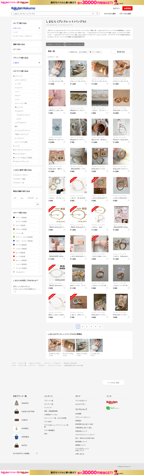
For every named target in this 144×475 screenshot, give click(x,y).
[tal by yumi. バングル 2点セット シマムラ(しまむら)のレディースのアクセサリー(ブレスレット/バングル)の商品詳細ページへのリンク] (121, 98)
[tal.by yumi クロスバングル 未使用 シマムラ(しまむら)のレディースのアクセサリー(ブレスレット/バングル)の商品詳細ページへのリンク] (121, 156)
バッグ (17, 99)
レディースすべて (21, 80)
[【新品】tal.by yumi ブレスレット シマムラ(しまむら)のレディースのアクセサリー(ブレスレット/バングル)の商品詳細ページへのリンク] (57, 214)
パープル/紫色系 (21, 245)
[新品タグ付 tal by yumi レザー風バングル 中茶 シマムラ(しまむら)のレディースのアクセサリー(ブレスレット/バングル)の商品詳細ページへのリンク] (100, 127)
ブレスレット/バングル (73, 44)
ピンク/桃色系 (20, 253)
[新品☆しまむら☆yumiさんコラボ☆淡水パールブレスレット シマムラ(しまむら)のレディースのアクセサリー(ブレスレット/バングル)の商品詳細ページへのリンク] (57, 302)
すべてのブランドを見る (21, 453)
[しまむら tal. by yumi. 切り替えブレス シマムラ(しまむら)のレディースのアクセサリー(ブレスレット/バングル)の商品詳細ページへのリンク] (78, 185)
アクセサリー (19, 111)
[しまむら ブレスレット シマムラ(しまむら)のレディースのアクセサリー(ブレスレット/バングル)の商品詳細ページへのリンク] (57, 185)
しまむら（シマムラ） (54, 44)
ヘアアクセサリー (21, 122)
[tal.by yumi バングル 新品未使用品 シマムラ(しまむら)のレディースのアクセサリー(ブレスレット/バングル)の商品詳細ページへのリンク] (100, 302)
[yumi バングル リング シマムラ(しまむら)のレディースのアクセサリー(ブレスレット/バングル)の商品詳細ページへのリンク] (78, 273)
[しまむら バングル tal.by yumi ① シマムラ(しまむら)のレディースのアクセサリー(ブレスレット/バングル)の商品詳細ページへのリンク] (121, 273)
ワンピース (18, 88)
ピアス (19, 119)
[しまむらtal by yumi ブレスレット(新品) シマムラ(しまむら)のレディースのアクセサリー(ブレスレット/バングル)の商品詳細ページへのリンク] (100, 185)
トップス (18, 84)
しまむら (16, 63)
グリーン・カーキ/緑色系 (24, 237)
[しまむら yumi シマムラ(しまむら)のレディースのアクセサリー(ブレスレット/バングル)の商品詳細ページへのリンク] (100, 214)
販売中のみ (74, 52)
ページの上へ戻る (113, 382)
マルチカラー (20, 272)
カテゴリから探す (110, 13)
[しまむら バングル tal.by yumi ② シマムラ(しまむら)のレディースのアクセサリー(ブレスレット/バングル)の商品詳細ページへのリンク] (100, 273)
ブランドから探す (125, 13)
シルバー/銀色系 (21, 264)
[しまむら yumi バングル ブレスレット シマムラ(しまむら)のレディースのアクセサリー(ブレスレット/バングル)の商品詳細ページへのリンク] (78, 302)
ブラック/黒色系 (21, 217)
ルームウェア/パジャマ (22, 130)
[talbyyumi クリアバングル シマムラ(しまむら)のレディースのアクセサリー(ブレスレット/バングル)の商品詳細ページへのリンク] (78, 127)
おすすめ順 (82, 52)
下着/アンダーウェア (22, 134)
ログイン (116, 8)
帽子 (16, 126)
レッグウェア (19, 138)
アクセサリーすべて (23, 115)
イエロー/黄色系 (21, 249)
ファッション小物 (21, 103)
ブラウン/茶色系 (21, 229)
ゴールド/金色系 (21, 268)
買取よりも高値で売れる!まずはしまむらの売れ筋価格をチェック (25, 289)
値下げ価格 (17, 49)
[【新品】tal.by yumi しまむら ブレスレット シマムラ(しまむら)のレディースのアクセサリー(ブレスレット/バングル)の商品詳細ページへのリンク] (57, 273)
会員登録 (127, 8)
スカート (18, 95)
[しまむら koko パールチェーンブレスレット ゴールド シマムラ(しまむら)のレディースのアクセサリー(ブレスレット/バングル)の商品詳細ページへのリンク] (100, 243)
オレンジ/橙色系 (21, 260)
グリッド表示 (95, 52)
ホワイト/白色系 (21, 221)
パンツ (17, 91)
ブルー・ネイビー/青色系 (24, 241)
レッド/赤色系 (20, 256)
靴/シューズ (19, 107)
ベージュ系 (19, 233)
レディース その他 (21, 142)
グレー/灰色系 (20, 225)
